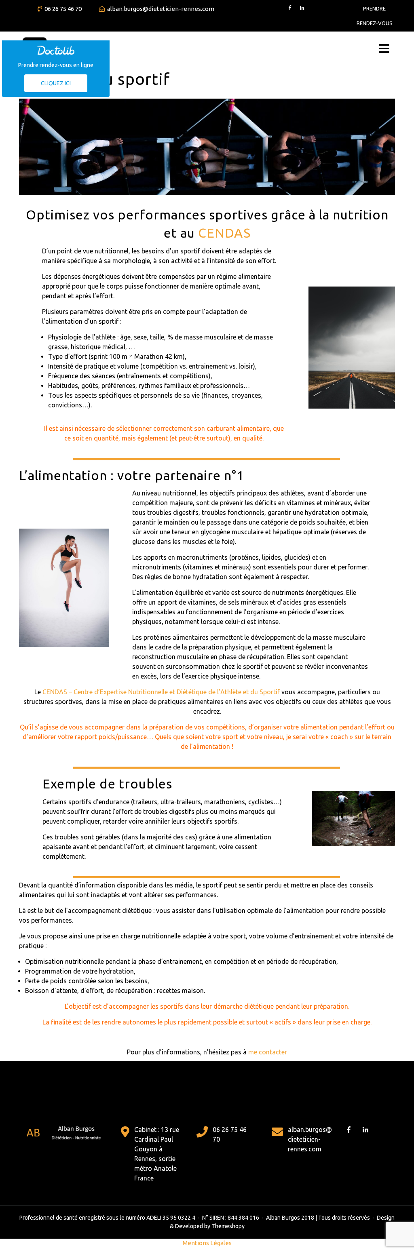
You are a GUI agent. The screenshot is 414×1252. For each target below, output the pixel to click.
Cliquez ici (56, 83)
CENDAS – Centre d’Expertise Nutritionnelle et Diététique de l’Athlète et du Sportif (161, 692)
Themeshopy (227, 1226)
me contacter (267, 1052)
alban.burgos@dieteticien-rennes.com (160, 8)
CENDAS (224, 233)
